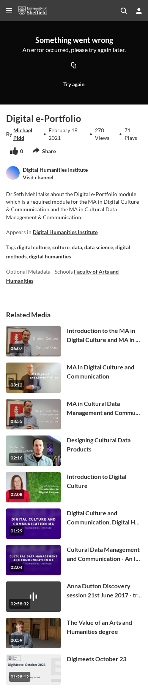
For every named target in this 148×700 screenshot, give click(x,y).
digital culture (33, 247)
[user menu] (139, 11)
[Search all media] (124, 11)
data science (98, 247)
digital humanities (50, 256)
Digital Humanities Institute (65, 232)
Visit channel (38, 177)
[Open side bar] (9, 11)
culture (60, 247)
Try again (74, 84)
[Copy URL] (74, 66)
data (77, 247)
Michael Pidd (22, 134)
